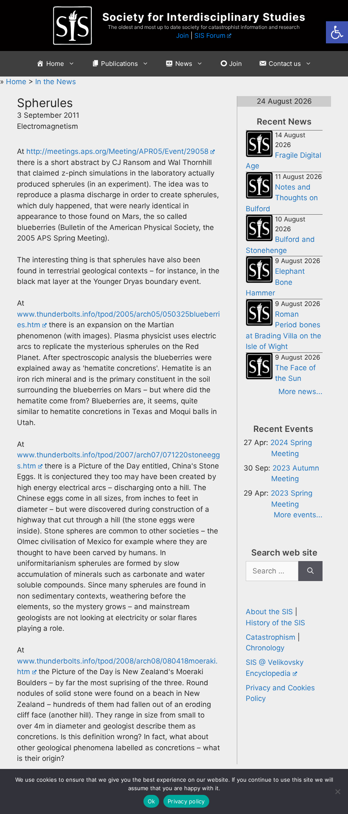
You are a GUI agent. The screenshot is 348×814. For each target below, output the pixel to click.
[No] (337, 791)
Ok (151, 801)
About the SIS (269, 611)
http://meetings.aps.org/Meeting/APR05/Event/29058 (117, 151)
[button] (337, 32)
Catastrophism (270, 637)
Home (17, 81)
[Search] (310, 571)
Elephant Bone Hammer (275, 282)
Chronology (265, 648)
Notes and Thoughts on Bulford (282, 198)
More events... (298, 515)
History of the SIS (275, 622)
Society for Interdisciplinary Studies (204, 17)
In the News (55, 81)
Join (182, 35)
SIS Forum (209, 35)
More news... (300, 391)
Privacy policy (186, 801)
